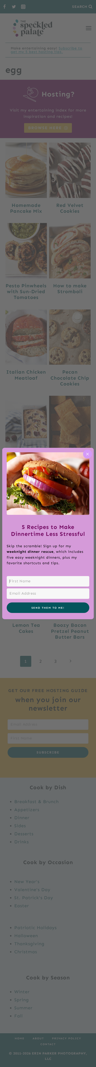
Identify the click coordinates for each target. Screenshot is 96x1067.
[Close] (87, 454)
